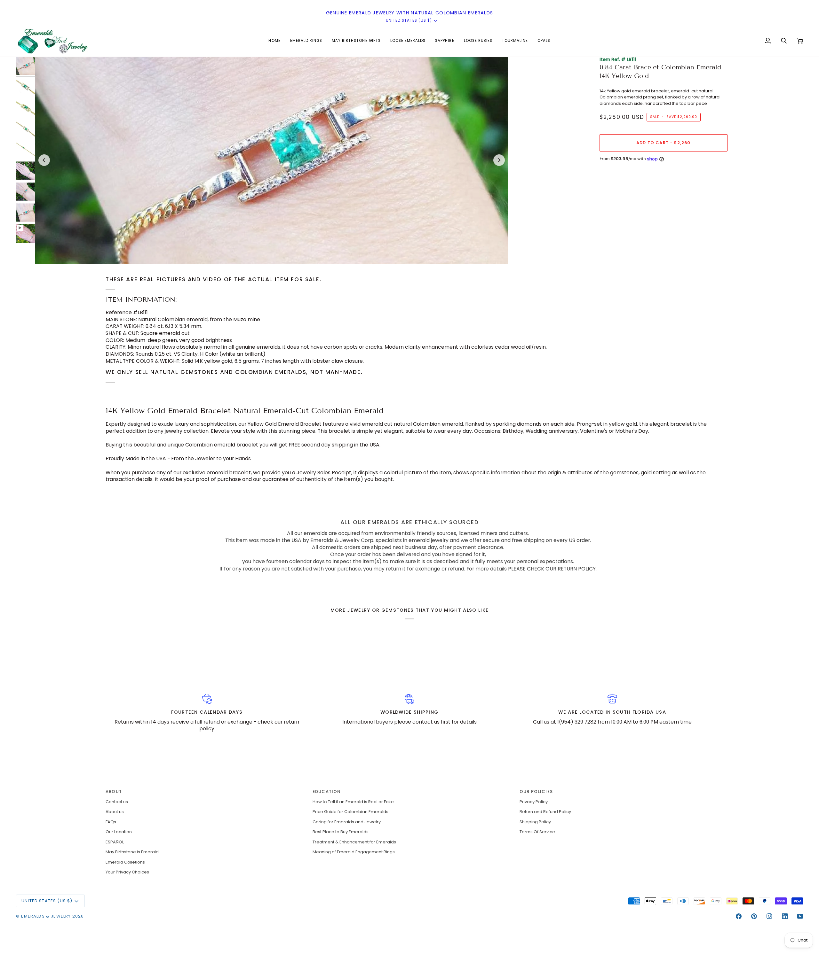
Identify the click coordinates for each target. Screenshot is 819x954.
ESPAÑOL (115, 842)
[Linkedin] (785, 916)
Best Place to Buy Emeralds (341, 832)
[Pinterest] (754, 916)
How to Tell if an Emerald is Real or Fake (353, 802)
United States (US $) (409, 20)
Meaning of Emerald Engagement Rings (354, 852)
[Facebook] (739, 916)
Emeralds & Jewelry (46, 916)
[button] (306, 41)
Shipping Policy (535, 822)
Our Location (119, 832)
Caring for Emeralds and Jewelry (347, 822)
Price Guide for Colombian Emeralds (350, 812)
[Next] (499, 160)
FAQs (111, 822)
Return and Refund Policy (545, 812)
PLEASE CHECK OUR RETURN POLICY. (552, 568)
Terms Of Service (537, 832)
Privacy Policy (534, 802)
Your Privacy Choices (127, 872)
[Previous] (44, 160)
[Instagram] (769, 916)
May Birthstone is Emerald (132, 852)
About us (115, 812)
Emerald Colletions (125, 862)
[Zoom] (47, 252)
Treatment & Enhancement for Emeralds (354, 842)
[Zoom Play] (271, 160)
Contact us (117, 802)
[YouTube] (800, 916)
